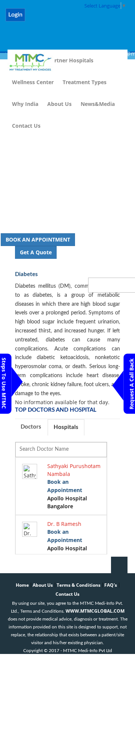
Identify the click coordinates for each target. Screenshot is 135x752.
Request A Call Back (131, 383)
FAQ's (110, 585)
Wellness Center (33, 82)
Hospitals (66, 427)
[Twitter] (56, 19)
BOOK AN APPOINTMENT (38, 239)
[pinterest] (95, 19)
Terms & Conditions (78, 585)
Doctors (31, 427)
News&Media (98, 103)
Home (22, 585)
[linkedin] (76, 19)
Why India (25, 103)
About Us (59, 103)
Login (15, 15)
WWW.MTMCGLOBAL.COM (95, 611)
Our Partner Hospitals (65, 60)
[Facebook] (37, 19)
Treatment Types (84, 82)
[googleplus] (115, 19)
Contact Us (26, 125)
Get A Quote (36, 252)
